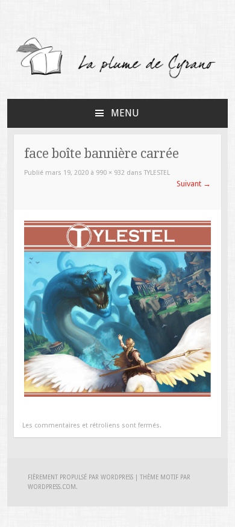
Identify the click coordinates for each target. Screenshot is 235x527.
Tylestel (157, 173)
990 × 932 (110, 173)
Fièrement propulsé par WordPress (80, 477)
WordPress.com (52, 487)
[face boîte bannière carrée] (117, 394)
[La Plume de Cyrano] (118, 77)
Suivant (194, 183)
